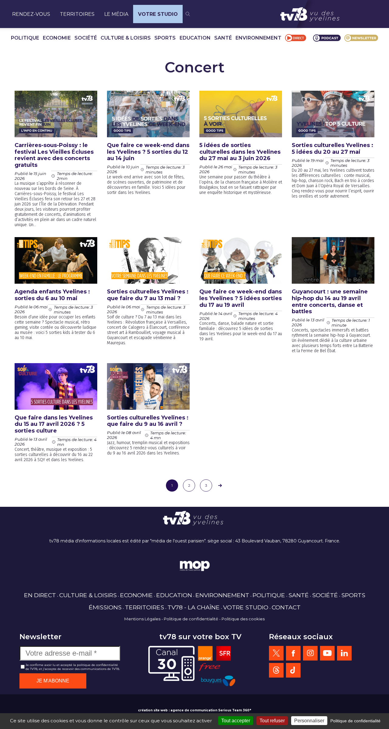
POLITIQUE (25, 38)
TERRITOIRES (77, 14)
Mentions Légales (142, 618)
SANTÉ (223, 38)
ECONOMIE (57, 38)
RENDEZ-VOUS (31, 14)
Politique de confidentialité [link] (355, 720)
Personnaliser (309, 720)
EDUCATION (195, 38)
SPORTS (165, 38)
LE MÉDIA (116, 14)
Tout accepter (235, 720)
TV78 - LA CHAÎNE (193, 607)
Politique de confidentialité (191, 618)
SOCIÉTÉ (85, 38)
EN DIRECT (40, 595)
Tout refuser (272, 720)
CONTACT (286, 607)
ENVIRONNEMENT (258, 38)
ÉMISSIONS (105, 607)
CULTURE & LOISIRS (126, 38)
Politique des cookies (243, 618)
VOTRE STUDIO (158, 14)
